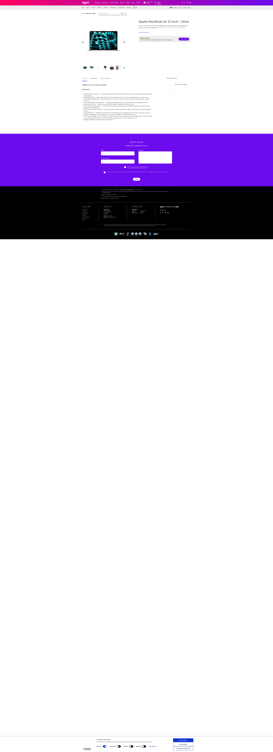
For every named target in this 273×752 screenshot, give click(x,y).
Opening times (137, 206)
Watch (99, 7)
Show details (152, 746)
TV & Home (113, 7)
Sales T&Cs (125, 224)
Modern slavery (159, 224)
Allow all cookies (183, 740)
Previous (83, 42)
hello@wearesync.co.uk (141, 145)
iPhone (93, 7)
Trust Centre (84, 211)
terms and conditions (134, 167)
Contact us (108, 206)
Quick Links (86, 206)
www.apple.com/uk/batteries (128, 189)
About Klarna (85, 214)
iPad (88, 7)
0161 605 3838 (129, 145)
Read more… (183, 27)
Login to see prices (143, 32)
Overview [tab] (84, 78)
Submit (137, 179)
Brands (129, 7)
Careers (83, 215)
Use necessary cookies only (183, 748)
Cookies (109, 224)
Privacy (105, 224)
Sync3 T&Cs (130, 224)
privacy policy (143, 167)
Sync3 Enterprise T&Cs (144, 224)
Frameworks (84, 212)
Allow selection (183, 744)
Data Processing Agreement (117, 224)
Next (124, 42)
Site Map (164, 224)
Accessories (121, 7)
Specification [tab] (93, 78)
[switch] (119, 746)
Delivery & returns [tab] (105, 78)
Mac (83, 7)
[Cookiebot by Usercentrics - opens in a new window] (87, 749)
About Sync (84, 209)
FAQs (83, 220)
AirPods (106, 7)
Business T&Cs (136, 224)
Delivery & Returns (86, 216)
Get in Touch (84, 218)
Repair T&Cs (152, 224)
